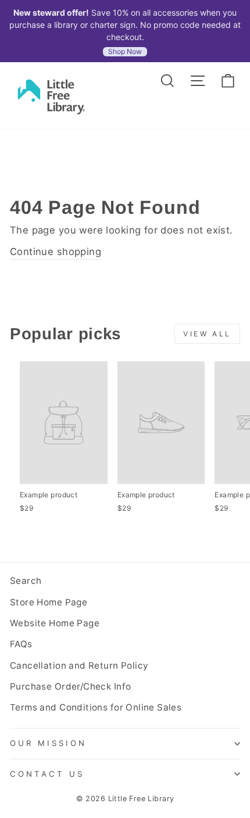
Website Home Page (54, 623)
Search (25, 580)
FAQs (21, 644)
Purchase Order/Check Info (70, 686)
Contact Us (47, 773)
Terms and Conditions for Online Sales (95, 707)
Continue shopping (55, 251)
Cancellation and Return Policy (79, 665)
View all (207, 333)
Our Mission (48, 743)
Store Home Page (48, 602)
